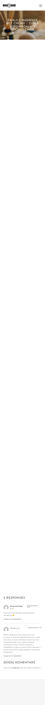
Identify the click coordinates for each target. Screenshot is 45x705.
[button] (41, 6)
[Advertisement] (22, 63)
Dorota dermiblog (16, 606)
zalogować (16, 668)
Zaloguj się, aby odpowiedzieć (12, 619)
